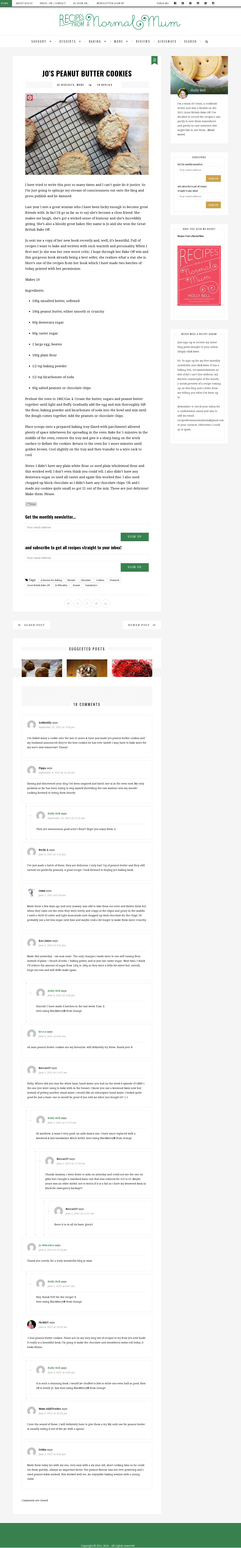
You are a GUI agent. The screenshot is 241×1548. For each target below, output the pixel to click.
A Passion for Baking (51, 580)
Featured (114, 580)
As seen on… (81, 3)
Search (190, 41)
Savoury (39, 41)
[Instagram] (212, 3)
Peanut (76, 585)
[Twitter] (183, 3)
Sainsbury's (91, 585)
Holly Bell (54, 813)
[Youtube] (198, 3)
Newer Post (139, 625)
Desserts (67, 41)
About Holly (24, 3)
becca (42, 1031)
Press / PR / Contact (53, 3)
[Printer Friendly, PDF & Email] (31, 505)
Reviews (143, 41)
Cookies (100, 580)
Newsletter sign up (110, 3)
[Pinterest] (190, 3)
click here (193, 351)
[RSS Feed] (205, 3)
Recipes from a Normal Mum (190, 236)
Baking (95, 41)
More (118, 41)
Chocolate (86, 580)
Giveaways (167, 41)
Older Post (34, 625)
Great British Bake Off (38, 585)
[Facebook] (175, 3)
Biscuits (68, 85)
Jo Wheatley (61, 585)
